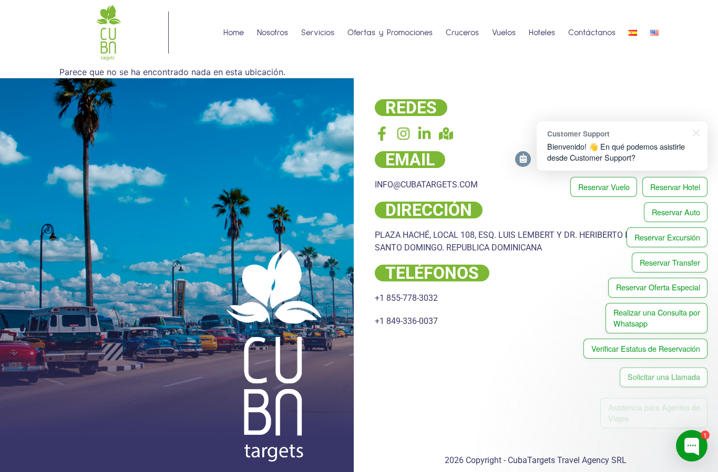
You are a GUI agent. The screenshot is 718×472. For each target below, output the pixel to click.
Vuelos (504, 32)
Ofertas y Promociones (390, 32)
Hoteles (542, 32)
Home (233, 32)
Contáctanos (592, 32)
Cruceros (462, 32)
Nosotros (272, 32)
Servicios (317, 32)
